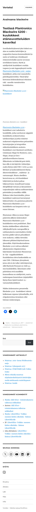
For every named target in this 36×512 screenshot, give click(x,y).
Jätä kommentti (17, 327)
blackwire (8, 325)
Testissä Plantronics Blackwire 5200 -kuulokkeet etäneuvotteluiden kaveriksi (17, 35)
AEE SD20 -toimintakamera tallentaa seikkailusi (15, 408)
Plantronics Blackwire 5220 (13, 127)
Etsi (4, 338)
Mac (4, 497)
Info (4, 502)
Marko (8, 323)
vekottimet (29, 323)
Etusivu (6, 482)
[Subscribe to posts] (4, 472)
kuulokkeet (15, 325)
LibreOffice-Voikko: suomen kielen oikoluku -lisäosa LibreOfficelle (18, 417)
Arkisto (5, 487)
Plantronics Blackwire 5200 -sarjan (17, 71)
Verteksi (8, 7)
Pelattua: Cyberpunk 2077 (15, 366)
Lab (4, 492)
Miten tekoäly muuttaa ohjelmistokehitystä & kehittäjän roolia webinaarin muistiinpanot (18, 377)
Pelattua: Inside (11, 383)
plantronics (23, 325)
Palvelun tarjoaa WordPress (18, 508)
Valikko (28, 7)
